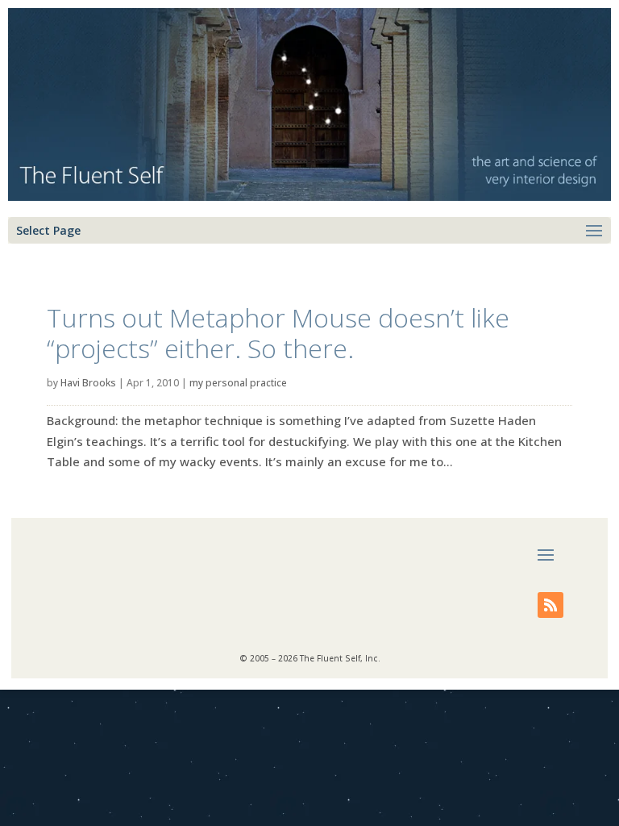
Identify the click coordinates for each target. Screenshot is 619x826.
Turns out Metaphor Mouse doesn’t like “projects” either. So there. (278, 332)
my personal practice (238, 383)
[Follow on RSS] (550, 605)
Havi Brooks (88, 383)
